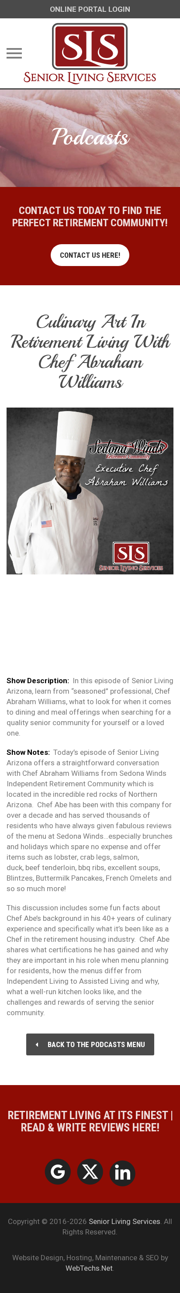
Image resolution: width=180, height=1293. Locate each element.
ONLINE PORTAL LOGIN (90, 9)
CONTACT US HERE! (90, 255)
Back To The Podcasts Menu (96, 1044)
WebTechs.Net (89, 1268)
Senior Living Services (124, 1221)
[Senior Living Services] (90, 53)
